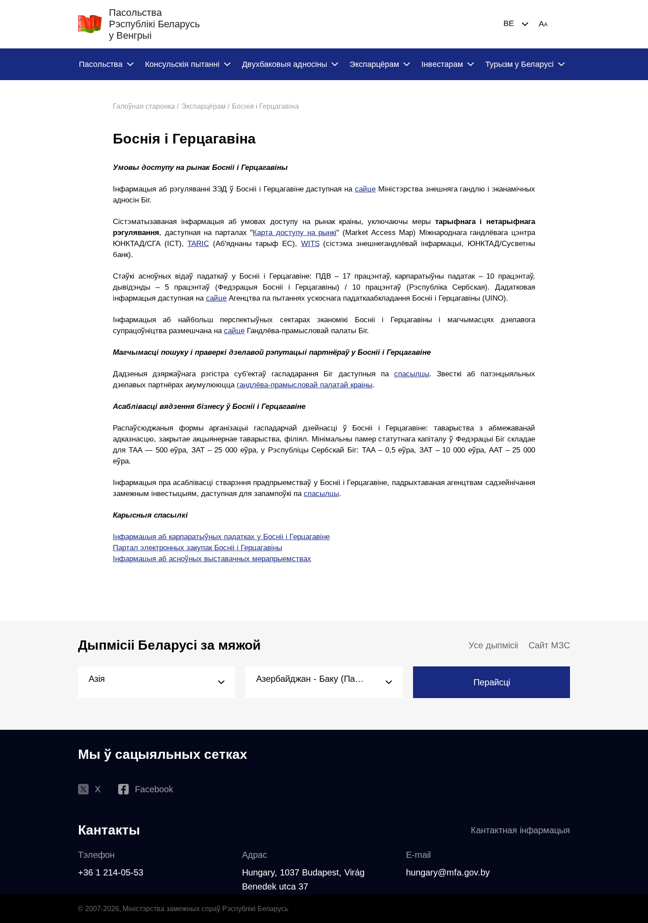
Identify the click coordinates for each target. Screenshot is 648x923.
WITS (310, 243)
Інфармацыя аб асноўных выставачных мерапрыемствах (212, 559)
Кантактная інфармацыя (520, 830)
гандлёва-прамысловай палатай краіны (304, 385)
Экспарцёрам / (205, 106)
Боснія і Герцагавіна (265, 106)
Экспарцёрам (374, 64)
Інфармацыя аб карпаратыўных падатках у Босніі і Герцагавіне (221, 537)
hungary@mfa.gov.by (448, 872)
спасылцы (411, 374)
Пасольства (101, 64)
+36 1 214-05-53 (110, 872)
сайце (365, 189)
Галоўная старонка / (146, 106)
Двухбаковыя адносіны (284, 64)
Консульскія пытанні (182, 64)
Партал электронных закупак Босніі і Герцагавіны (197, 548)
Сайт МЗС (549, 645)
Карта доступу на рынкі (294, 232)
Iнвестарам (442, 64)
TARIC (198, 243)
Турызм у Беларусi (519, 64)
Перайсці (491, 682)
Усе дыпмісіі (493, 645)
